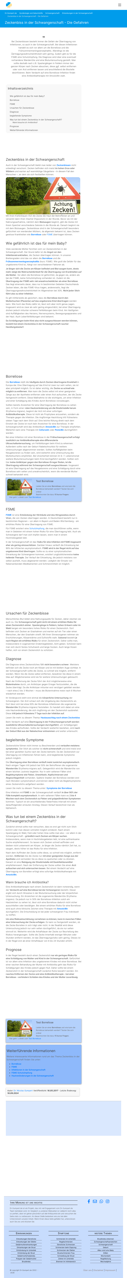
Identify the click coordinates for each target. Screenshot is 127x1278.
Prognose (14, 126)
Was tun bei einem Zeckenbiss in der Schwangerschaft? (36, 119)
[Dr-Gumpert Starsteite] (9, 5)
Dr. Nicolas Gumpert (23, 1090)
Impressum (110, 1270)
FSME (12, 104)
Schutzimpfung (36, 528)
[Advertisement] (43, 143)
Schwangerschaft (52, 13)
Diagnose (14, 112)
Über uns (87, 1270)
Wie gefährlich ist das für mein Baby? (27, 96)
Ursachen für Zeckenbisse (22, 108)
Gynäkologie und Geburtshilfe (31, 13)
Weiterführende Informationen (24, 130)
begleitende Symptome (21, 115)
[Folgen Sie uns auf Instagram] (107, 1201)
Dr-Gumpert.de (11, 13)
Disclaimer (98, 1270)
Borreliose (14, 100)
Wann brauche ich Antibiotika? (25, 122)
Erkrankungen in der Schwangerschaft (77, 13)
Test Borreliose (35, 497)
